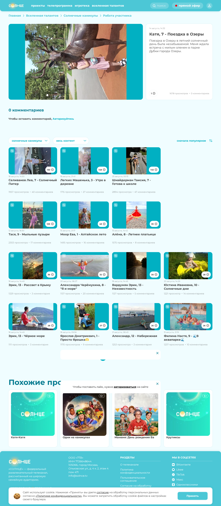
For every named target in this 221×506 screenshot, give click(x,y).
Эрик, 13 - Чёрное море (27, 336)
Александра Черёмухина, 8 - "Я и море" (83, 287)
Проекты (38, 5)
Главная (15, 15)
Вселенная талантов (108, 5)
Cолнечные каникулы (81, 15)
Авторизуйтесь (63, 118)
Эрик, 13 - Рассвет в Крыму (30, 285)
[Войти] (209, 6)
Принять (193, 495)
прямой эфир (189, 5)
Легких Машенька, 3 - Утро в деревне (83, 182)
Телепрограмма (59, 5)
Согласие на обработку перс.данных (135, 487)
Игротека (82, 5)
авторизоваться (125, 386)
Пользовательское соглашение (132, 479)
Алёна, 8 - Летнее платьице (134, 234)
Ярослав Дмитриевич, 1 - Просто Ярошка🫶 (79, 337)
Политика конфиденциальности (135, 471)
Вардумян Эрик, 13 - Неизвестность (127, 287)
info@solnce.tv (78, 475)
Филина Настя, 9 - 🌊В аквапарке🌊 (181, 337)
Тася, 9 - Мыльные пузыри (29, 234)
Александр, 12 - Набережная (134, 336)
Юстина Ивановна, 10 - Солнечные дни (181, 287)
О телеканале (129, 464)
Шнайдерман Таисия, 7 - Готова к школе (131, 182)
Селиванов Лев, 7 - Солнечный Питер (33, 182)
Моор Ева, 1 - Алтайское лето (83, 234)
